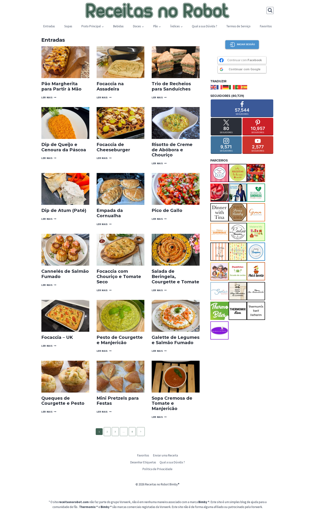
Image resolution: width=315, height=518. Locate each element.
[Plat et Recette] (256, 271)
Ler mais (48, 97)
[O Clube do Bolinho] (238, 252)
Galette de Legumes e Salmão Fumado (175, 340)
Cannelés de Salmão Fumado (65, 274)
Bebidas (118, 26)
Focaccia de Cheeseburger (113, 147)
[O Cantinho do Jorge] (219, 252)
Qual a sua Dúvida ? (204, 26)
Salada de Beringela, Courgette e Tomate (175, 276)
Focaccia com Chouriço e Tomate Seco (119, 276)
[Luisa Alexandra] (238, 232)
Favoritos (266, 26)
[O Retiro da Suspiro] (256, 252)
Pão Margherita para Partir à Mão (61, 86)
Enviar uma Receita (165, 455)
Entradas (49, 26)
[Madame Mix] (256, 232)
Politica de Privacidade (157, 469)
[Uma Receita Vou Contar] (219, 330)
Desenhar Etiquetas (143, 462)
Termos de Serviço (238, 26)
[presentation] (65, 62)
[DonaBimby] (238, 212)
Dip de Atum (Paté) (63, 210)
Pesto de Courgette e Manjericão (120, 340)
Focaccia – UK (57, 337)
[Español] (244, 87)
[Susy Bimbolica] (238, 291)
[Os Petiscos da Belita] (219, 271)
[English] (213, 87)
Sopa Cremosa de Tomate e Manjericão (172, 403)
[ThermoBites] (219, 311)
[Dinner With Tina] (219, 212)
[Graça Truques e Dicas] (256, 212)
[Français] (220, 87)
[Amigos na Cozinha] (219, 173)
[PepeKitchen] (238, 271)
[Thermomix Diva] (238, 311)
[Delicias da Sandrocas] (256, 193)
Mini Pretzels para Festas (118, 400)
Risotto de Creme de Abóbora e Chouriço (172, 150)
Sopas (68, 26)
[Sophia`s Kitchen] (219, 291)
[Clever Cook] (219, 193)
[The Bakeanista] (256, 291)
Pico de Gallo (167, 210)
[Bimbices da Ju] (256, 173)
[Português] (238, 87)
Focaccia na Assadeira (110, 86)
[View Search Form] (270, 10)
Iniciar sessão (246, 44)
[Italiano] (232, 87)
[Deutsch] (226, 87)
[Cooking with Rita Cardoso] (238, 193)
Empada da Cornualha (110, 213)
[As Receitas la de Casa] (238, 173)
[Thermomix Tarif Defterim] (256, 311)
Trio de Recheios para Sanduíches (171, 86)
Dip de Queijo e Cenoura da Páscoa (63, 147)
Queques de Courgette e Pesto (62, 400)
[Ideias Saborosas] (219, 232)
